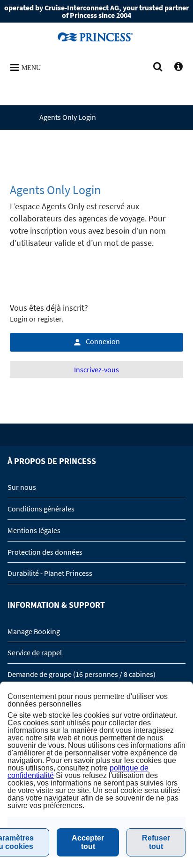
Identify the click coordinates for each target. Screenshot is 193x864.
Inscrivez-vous (96, 369)
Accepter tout (88, 842)
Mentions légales (33, 530)
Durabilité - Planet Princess (49, 573)
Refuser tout (156, 842)
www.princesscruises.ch (96, 37)
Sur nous (21, 487)
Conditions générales (40, 508)
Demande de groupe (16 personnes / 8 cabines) (81, 674)
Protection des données (44, 552)
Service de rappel (34, 652)
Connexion (103, 341)
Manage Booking (33, 631)
